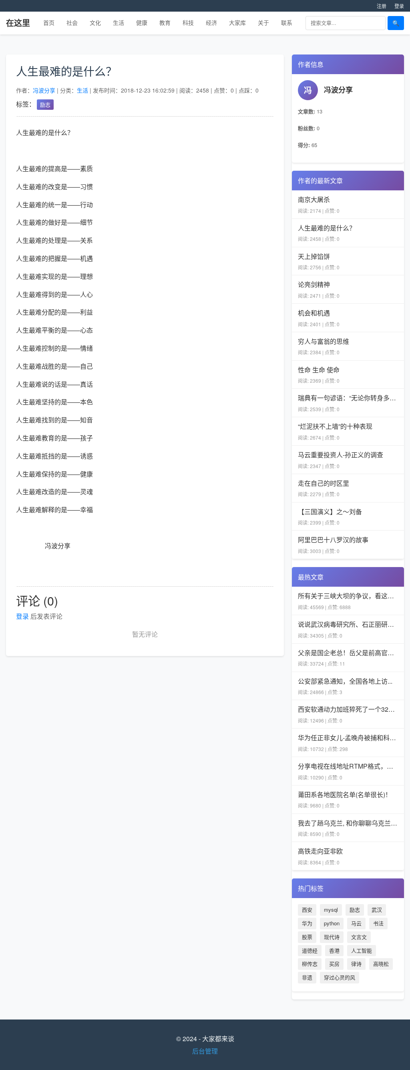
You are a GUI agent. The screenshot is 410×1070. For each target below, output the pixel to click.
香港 (334, 950)
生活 (118, 22)
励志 (45, 104)
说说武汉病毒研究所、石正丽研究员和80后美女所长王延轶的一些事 (348, 624)
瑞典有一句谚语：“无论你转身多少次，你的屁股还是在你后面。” (348, 397)
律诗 (356, 963)
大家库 (237, 22)
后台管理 (205, 1051)
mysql (331, 909)
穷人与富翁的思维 (323, 341)
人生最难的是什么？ (327, 227)
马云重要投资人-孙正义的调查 (340, 454)
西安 (307, 909)
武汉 (377, 909)
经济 (211, 22)
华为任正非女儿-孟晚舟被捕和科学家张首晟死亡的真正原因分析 (348, 737)
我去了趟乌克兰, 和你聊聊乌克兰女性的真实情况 (348, 823)
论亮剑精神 (314, 284)
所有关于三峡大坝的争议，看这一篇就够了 (348, 595)
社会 (72, 22)
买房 (334, 963)
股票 (307, 937)
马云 (356, 923)
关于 (263, 22)
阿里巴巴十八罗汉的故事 (333, 539)
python (332, 923)
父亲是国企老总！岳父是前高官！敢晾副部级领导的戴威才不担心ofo (348, 652)
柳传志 (310, 963)
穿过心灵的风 (339, 977)
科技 (188, 22)
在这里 (18, 22)
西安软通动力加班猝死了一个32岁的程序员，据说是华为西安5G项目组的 (348, 709)
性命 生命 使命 (319, 369)
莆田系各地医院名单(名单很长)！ (345, 794)
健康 (141, 22)
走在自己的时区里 (323, 483)
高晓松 (381, 963)
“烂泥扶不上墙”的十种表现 (335, 426)
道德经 (310, 950)
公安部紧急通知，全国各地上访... (345, 681)
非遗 (307, 977)
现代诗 (332, 937)
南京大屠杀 (314, 199)
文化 (95, 22)
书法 (378, 923)
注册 (381, 5)
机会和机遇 (314, 312)
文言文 (359, 937)
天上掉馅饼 (314, 256)
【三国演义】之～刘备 (330, 511)
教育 (165, 22)
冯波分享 (44, 90)
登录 (399, 5)
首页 (48, 22)
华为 (307, 923)
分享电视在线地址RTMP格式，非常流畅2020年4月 (348, 766)
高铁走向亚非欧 (320, 851)
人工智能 (361, 950)
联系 (286, 22)
